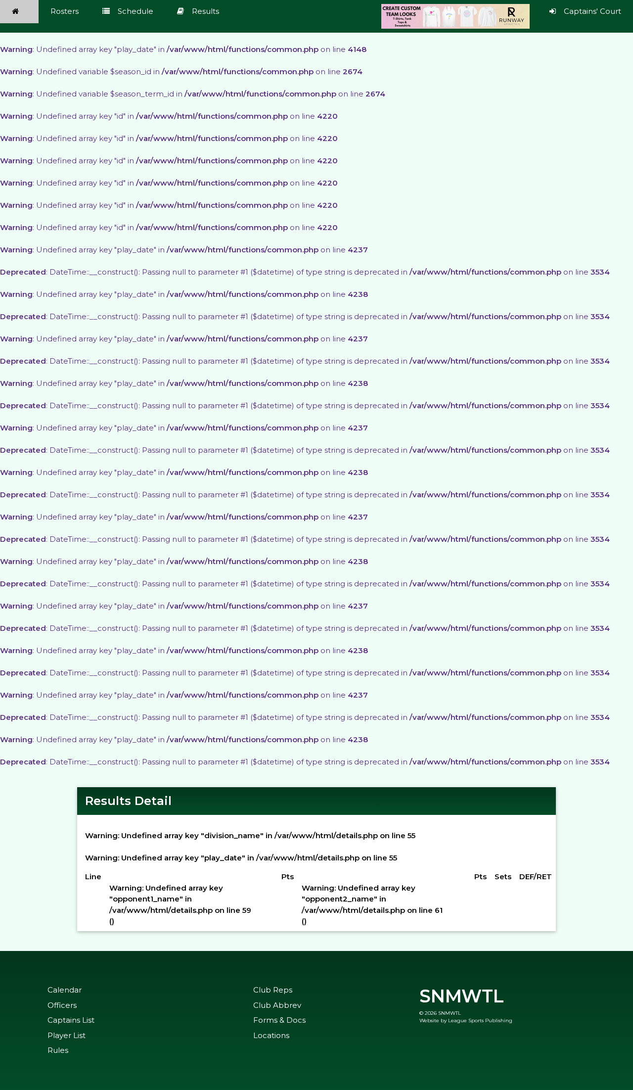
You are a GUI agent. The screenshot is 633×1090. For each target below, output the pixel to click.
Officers (62, 1005)
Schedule (135, 11)
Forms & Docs (279, 1020)
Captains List (70, 1020)
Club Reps (272, 990)
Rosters (64, 11)
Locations (271, 1035)
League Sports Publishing (480, 1020)
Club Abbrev (277, 1005)
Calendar (64, 990)
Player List (66, 1035)
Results (205, 11)
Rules (57, 1050)
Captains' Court (592, 11)
